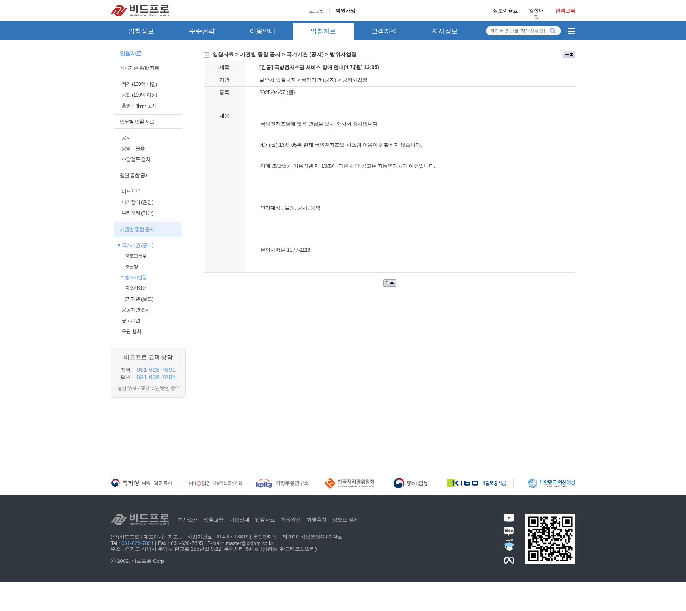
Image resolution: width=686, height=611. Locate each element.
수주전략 (202, 31)
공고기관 (130, 320)
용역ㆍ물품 (133, 148)
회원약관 (291, 519)
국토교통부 (135, 255)
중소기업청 (135, 288)
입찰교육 (214, 519)
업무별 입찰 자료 (137, 121)
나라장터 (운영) (137, 202)
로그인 (316, 10)
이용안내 (262, 31)
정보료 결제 (345, 519)
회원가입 (345, 10)
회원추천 (317, 519)
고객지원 (384, 31)
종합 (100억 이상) (139, 95)
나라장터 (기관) (137, 213)
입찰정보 (141, 31)
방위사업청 (135, 277)
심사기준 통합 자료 (139, 68)
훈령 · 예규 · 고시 (138, 105)
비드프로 (130, 191)
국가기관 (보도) (137, 299)
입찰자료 (323, 31)
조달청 (131, 266)
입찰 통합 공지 (135, 175)
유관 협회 (131, 331)
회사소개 (188, 519)
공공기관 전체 (135, 309)
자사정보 (445, 31)
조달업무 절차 (135, 159)
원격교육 (565, 10)
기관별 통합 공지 (137, 229)
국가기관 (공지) (137, 245)
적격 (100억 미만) (139, 84)
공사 (126, 138)
